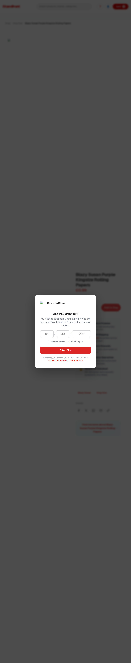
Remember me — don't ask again (67, 341)
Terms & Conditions (57, 360)
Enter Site (65, 350)
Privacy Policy (76, 360)
